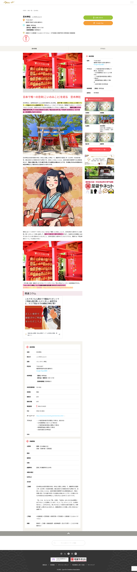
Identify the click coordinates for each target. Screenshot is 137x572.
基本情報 (34, 48)
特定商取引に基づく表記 (78, 565)
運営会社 (45, 565)
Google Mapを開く (99, 64)
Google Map (99, 23)
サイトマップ (91, 565)
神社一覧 (30, 10)
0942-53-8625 (42, 406)
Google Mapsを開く (42, 371)
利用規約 (52, 565)
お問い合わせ (99, 18)
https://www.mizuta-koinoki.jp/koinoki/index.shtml (49, 416)
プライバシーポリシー (63, 565)
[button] (51, 90)
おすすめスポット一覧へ (99, 149)
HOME (24, 10)
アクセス (102, 48)
